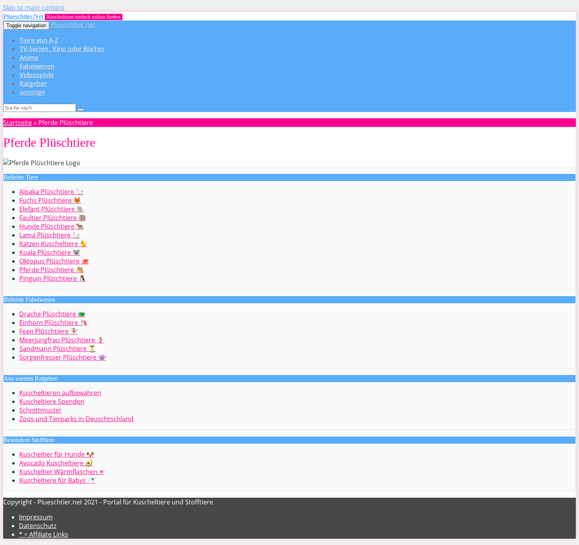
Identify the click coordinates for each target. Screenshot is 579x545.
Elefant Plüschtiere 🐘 (51, 209)
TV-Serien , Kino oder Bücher (62, 49)
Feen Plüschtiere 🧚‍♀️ (48, 331)
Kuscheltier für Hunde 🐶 (56, 454)
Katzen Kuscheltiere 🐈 (53, 243)
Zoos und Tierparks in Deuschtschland (76, 418)
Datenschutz (37, 525)
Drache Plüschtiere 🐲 (52, 314)
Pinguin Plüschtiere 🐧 (52, 278)
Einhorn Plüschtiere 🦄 (53, 322)
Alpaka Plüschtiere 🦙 (51, 191)
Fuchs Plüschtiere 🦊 (50, 200)
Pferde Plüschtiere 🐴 (51, 269)
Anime (29, 57)
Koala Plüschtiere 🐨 (49, 252)
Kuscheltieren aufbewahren (60, 392)
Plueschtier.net (73, 25)
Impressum (36, 517)
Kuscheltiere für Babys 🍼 (57, 480)
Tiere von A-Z (39, 40)
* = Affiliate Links (43, 534)
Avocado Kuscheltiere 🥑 (56, 463)
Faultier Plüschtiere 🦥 (52, 217)
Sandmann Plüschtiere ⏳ (57, 348)
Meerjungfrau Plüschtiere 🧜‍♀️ (61, 340)
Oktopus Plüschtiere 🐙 (54, 261)
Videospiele (37, 75)
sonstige (32, 92)
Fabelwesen (37, 66)
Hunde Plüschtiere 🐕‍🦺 (51, 226)
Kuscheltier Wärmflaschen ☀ (61, 471)
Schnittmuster (40, 410)
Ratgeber (33, 83)
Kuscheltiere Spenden (51, 401)
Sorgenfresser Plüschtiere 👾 (62, 357)
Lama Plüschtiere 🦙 (49, 235)
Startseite (17, 122)
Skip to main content (34, 7)
